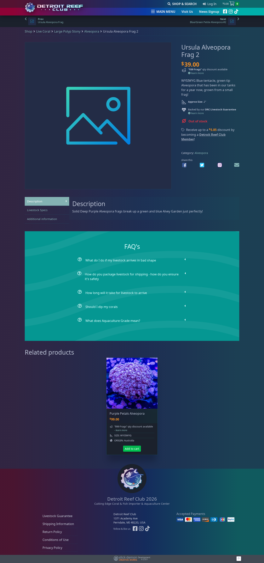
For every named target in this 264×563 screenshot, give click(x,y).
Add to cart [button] (132, 448)
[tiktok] (236, 11)
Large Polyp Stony (67, 31)
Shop (28, 31)
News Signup (209, 11)
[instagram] (231, 11)
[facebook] (225, 11)
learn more (197, 73)
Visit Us (187, 11)
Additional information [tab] (42, 219)
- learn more (120, 430)
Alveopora (91, 31)
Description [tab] (34, 201)
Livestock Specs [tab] (37, 210)
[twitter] (201, 165)
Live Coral (43, 31)
